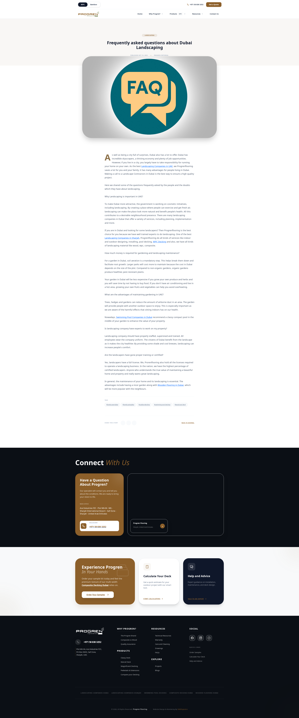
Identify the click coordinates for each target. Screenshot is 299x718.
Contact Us (214, 14)
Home (139, 14)
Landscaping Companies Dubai (95, 693)
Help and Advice (195, 661)
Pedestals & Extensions (130, 670)
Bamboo (93, 4)
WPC (83, 4)
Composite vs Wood (129, 640)
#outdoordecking (144, 405)
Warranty (159, 640)
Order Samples (195, 652)
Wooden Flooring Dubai (207, 693)
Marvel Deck (126, 662)
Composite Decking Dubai (95, 585)
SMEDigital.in (183, 709)
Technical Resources (163, 635)
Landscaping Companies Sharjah (126, 693)
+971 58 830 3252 (196, 4)
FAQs (157, 652)
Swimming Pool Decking (155, 693)
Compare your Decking (130, 674)
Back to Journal (188, 423)
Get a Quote (214, 4)
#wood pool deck (180, 405)
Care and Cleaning (162, 644)
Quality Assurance (128, 644)
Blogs (157, 670)
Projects (158, 666)
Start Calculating (151, 599)
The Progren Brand (128, 635)
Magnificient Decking (129, 666)
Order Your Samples (95, 594)
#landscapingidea (128, 405)
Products (176, 14)
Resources (196, 14)
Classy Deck (125, 658)
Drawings (159, 648)
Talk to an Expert (196, 599)
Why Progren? (154, 14)
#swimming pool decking (162, 405)
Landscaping (149, 35)
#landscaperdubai (112, 405)
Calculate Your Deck (197, 657)
